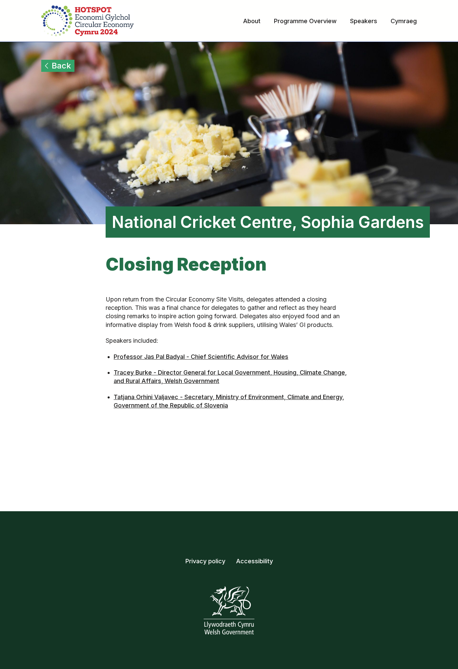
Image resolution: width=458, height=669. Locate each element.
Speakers (363, 21)
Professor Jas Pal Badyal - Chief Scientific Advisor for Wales (201, 356)
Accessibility (254, 561)
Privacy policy (205, 561)
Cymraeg (404, 21)
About (252, 21)
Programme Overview (305, 21)
